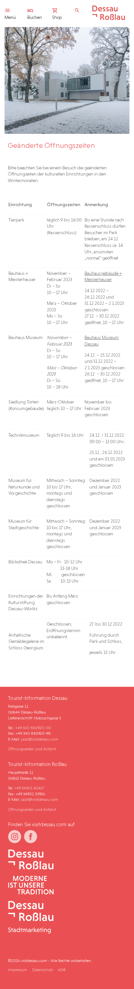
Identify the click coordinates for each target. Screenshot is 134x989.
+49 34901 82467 (29, 787)
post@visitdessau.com (39, 739)
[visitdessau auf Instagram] (14, 836)
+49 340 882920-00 (33, 727)
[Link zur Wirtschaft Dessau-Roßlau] (64, 886)
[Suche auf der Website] (78, 10)
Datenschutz (42, 969)
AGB (61, 969)
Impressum (17, 969)
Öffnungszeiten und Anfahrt (32, 748)
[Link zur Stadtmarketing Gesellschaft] (64, 918)
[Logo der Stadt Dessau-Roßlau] (108, 18)
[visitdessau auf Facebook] (30, 836)
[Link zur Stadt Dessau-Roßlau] (64, 859)
